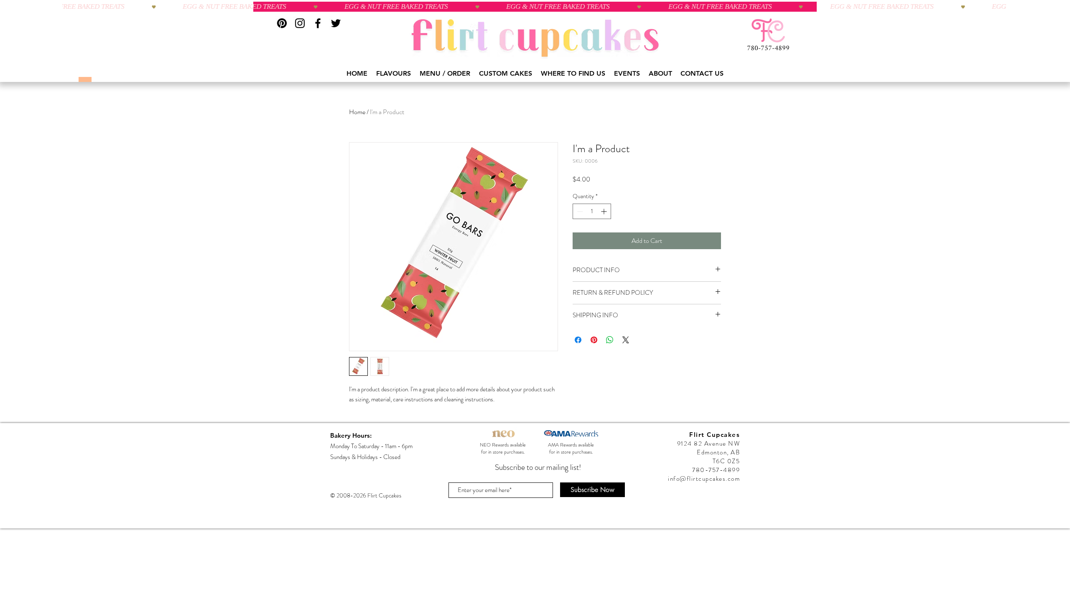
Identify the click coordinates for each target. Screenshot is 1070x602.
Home (357, 112)
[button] (393, 73)
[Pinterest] (281, 23)
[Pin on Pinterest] (594, 340)
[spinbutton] (591, 211)
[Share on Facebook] (578, 340)
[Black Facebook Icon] (317, 23)
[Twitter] (335, 23)
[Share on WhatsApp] (610, 340)
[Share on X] (626, 340)
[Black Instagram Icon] (299, 23)
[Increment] (604, 211)
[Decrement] (579, 211)
